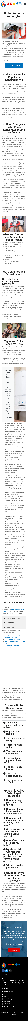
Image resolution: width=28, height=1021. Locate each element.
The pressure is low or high (14, 752)
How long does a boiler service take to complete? (13, 811)
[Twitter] (6, 970)
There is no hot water (14, 745)
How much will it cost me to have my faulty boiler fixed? (13, 821)
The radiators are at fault (15, 781)
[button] (25, 3)
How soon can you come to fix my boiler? (12, 802)
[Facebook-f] (3, 970)
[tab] (14, 618)
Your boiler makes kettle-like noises (13, 725)
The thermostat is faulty (15, 739)
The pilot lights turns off (14, 768)
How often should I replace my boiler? (14, 842)
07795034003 (11, 417)
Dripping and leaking (13, 732)
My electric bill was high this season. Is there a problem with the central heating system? (12, 855)
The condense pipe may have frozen (12, 760)
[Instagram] (10, 970)
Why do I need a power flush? (14, 866)
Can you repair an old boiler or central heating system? (13, 833)
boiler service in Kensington (12, 639)
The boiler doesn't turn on (14, 774)
